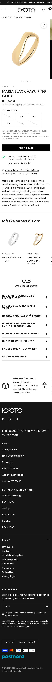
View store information (20, 163)
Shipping (19, 104)
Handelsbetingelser (12, 555)
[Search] (43, 10)
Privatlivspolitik (10, 559)
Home (4, 17)
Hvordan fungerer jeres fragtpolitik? (18, 297)
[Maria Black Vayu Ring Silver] (13, 239)
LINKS (6, 540)
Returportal (8, 567)
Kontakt (6, 551)
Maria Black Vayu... (13, 257)
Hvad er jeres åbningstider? (20, 333)
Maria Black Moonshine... (34, 259)
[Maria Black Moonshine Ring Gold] (38, 239)
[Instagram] (12, 419)
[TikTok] (19, 419)
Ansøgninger (9, 576)
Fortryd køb (8, 572)
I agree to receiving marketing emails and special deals (25, 614)
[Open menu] (3, 10)
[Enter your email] (47, 606)
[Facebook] (5, 419)
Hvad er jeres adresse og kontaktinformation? (18, 325)
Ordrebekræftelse (14, 356)
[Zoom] (44, 25)
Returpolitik (8, 563)
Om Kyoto (7, 546)
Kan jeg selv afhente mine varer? (18, 307)
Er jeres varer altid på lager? (21, 316)
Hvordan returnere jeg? (18, 341)
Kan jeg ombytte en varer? (19, 349)
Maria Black (8, 254)
